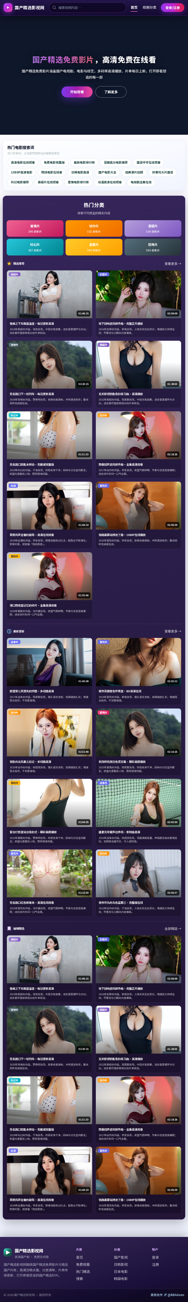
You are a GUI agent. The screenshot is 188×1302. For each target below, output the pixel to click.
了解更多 (111, 91)
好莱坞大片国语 (162, 172)
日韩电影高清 (80, 172)
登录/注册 (173, 7)
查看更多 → (173, 263)
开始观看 (77, 91)
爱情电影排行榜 (78, 182)
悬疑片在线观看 (48, 182)
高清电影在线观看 (23, 162)
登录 (155, 1257)
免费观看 (83, 1264)
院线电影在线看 (51, 172)
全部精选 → (173, 928)
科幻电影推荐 (20, 182)
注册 (155, 1264)
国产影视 (121, 1257)
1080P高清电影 (21, 172)
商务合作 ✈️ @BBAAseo (167, 1295)
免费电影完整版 (54, 162)
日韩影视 (121, 1264)
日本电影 (121, 1271)
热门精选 (83, 1271)
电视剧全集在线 (141, 182)
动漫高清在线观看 (110, 182)
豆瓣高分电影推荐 (116, 162)
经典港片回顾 (134, 172)
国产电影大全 (107, 172)
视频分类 (149, 7)
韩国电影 (121, 1278)
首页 (134, 7)
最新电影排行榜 (84, 162)
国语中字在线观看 (148, 162)
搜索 (79, 1278)
